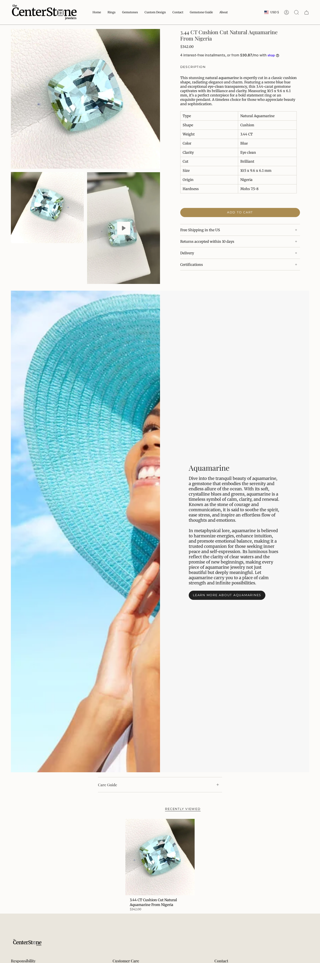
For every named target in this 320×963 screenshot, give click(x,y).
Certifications (191, 264)
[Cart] (306, 12)
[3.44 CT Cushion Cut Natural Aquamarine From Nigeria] (160, 857)
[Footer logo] (27, 942)
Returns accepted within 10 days (207, 241)
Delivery (187, 253)
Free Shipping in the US (200, 230)
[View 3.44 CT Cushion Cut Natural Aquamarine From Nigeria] (123, 228)
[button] (201, 12)
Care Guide (107, 784)
